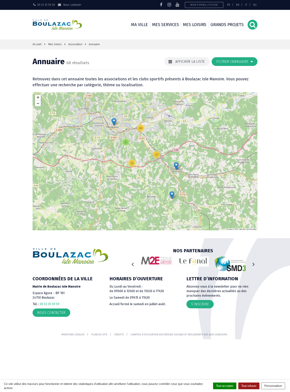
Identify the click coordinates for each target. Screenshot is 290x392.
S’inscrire (200, 304)
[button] (126, 142)
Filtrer (232, 61)
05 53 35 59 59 (49, 304)
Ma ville (139, 24)
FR (228, 5)
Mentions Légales (73, 334)
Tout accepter (224, 385)
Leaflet (230, 229)
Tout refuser (248, 385)
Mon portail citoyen (204, 4)
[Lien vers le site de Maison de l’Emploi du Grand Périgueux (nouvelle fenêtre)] (156, 260)
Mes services (165, 24)
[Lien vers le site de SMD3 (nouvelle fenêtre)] (230, 264)
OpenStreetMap (251, 229)
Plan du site (99, 334)
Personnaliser (273, 385)
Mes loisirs (194, 24)
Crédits (119, 334)
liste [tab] (190, 61)
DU (254, 5)
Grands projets (227, 24)
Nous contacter (72, 5)
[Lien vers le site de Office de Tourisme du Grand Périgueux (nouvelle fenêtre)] (193, 261)
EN (237, 5)
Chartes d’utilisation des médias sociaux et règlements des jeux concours (179, 334)
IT (246, 5)
